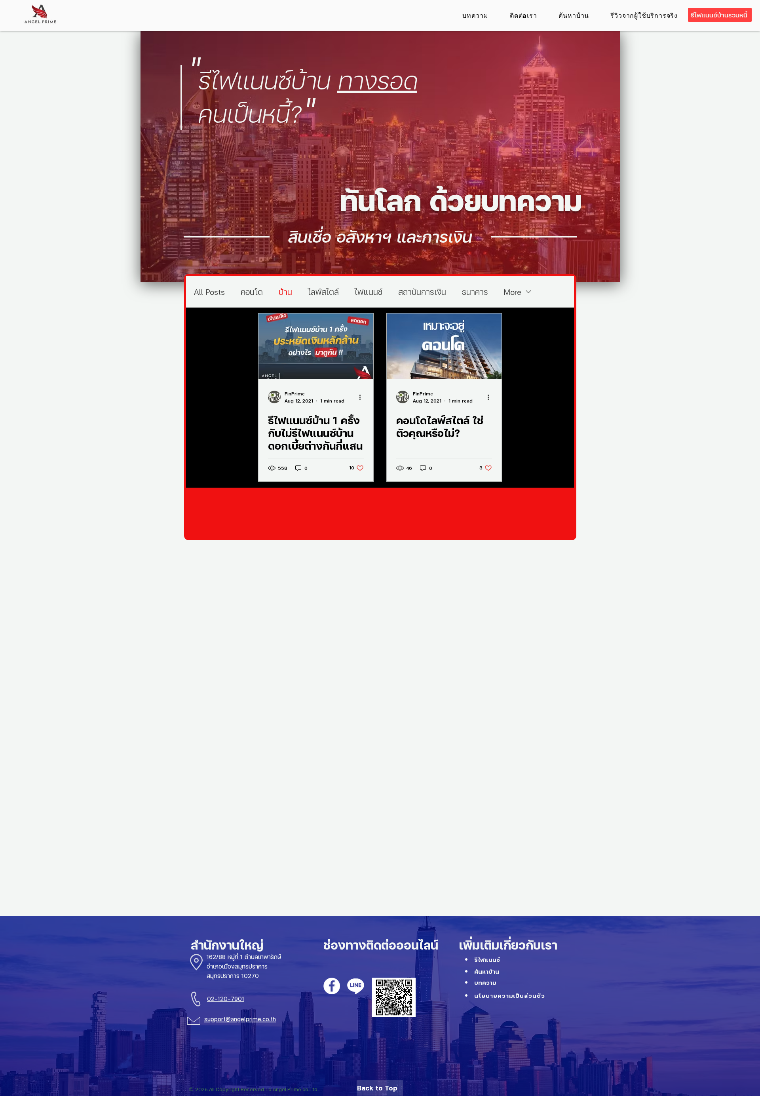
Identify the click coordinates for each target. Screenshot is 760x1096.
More (512, 292)
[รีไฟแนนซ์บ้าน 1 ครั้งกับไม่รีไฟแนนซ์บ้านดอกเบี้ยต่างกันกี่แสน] (315, 346)
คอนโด (252, 292)
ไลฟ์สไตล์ (323, 292)
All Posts (209, 292)
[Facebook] (331, 986)
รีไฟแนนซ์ (487, 959)
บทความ (485, 982)
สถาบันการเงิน (422, 292)
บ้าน (285, 292)
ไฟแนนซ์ (368, 292)
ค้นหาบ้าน (486, 971)
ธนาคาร (475, 292)
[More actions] (362, 397)
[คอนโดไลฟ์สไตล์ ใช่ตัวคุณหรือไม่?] (444, 346)
